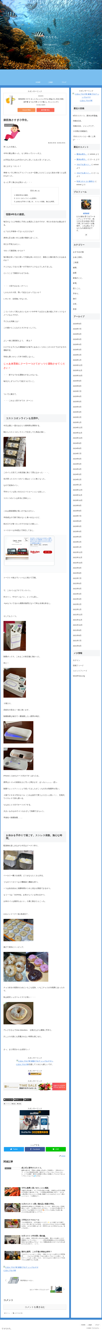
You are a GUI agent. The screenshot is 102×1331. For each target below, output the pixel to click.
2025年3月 (77, 412)
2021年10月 (77, 625)
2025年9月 (77, 381)
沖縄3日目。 (78, 121)
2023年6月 (77, 521)
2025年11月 (77, 370)
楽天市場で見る (45, 110)
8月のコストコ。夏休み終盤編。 (86, 116)
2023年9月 (77, 506)
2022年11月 (77, 557)
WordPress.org (79, 676)
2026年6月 (77, 334)
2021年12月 (77, 615)
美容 (74, 309)
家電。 (75, 283)
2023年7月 (77, 516)
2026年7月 (77, 329)
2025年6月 (77, 396)
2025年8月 (77, 386)
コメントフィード (80, 671)
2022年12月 (77, 552)
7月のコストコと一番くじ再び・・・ (84, 138)
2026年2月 (77, 355)
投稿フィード (78, 665)
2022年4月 (77, 594)
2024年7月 (77, 454)
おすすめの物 (9, 1099)
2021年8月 (77, 635)
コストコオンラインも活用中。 (27, 198)
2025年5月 (77, 402)
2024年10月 (77, 438)
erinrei (86, 213)
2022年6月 (77, 583)
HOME (83, 1325)
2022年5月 (77, 589)
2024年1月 (77, 485)
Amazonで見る (26, 110)
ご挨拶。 (76, 262)
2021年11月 (77, 620)
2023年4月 (77, 531)
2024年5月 (77, 464)
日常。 (75, 304)
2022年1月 (77, 609)
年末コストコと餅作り (85, 181)
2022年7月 (77, 578)
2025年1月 (77, 422)
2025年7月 (77, 391)
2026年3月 (77, 350)
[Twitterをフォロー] (86, 235)
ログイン (76, 660)
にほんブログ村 (22, 1064)
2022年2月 (77, 604)
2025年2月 (77, 417)
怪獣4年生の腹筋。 (22, 195)
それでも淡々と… (83, 165)
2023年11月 (77, 495)
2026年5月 (77, 339)
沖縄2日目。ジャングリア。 (84, 126)
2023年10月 (77, 500)
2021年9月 (77, 630)
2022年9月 (77, 568)
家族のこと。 (19, 1099)
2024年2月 (77, 480)
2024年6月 (77, 459)
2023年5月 (77, 526)
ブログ (97, 1325)
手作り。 (28, 1099)
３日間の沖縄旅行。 (81, 131)
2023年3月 (77, 537)
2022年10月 (77, 563)
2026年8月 (77, 324)
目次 (32, 191)
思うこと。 (77, 288)
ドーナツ (7, 1103)
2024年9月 (77, 443)
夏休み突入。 (81, 154)
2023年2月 (77, 542)
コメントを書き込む (35, 1307)
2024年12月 (77, 428)
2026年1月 (77, 360)
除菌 (19, 1103)
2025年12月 (77, 365)
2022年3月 (77, 599)
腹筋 (14, 1103)
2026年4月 (77, 344)
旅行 (74, 299)
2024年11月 (77, 433)
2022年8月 (77, 573)
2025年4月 (77, 407)
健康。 (75, 268)
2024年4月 (77, 469)
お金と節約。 (78, 257)
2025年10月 (77, 376)
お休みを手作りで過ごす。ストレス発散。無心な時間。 (36, 201)
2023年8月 (77, 511)
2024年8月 (77, 448)
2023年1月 (77, 547)
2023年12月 (77, 490)
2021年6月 (77, 646)
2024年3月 (77, 474)
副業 (74, 273)
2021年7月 (77, 641)
